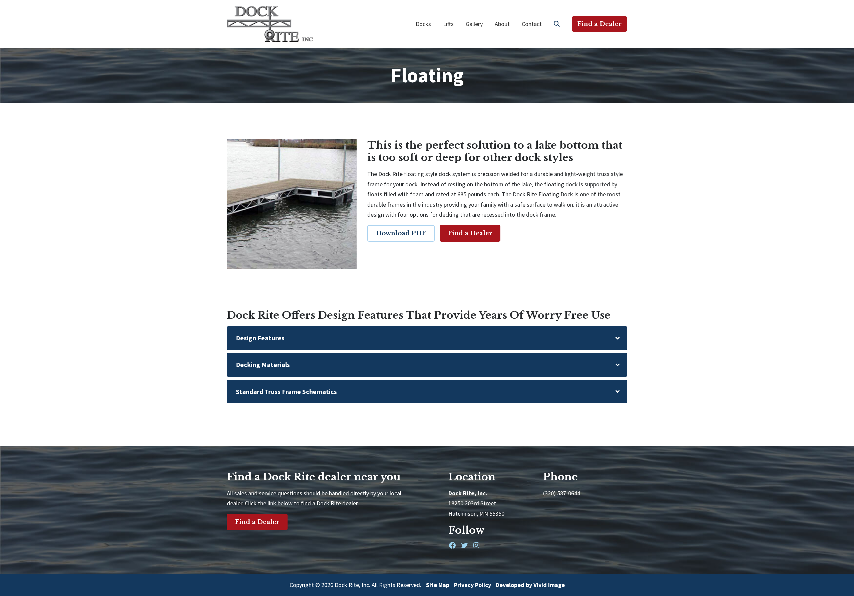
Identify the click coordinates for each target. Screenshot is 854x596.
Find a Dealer (470, 233)
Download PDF (401, 233)
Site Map (437, 585)
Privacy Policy (472, 585)
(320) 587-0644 (561, 493)
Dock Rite (270, 24)
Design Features (260, 338)
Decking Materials (263, 364)
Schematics (286, 391)
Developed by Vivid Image (530, 585)
